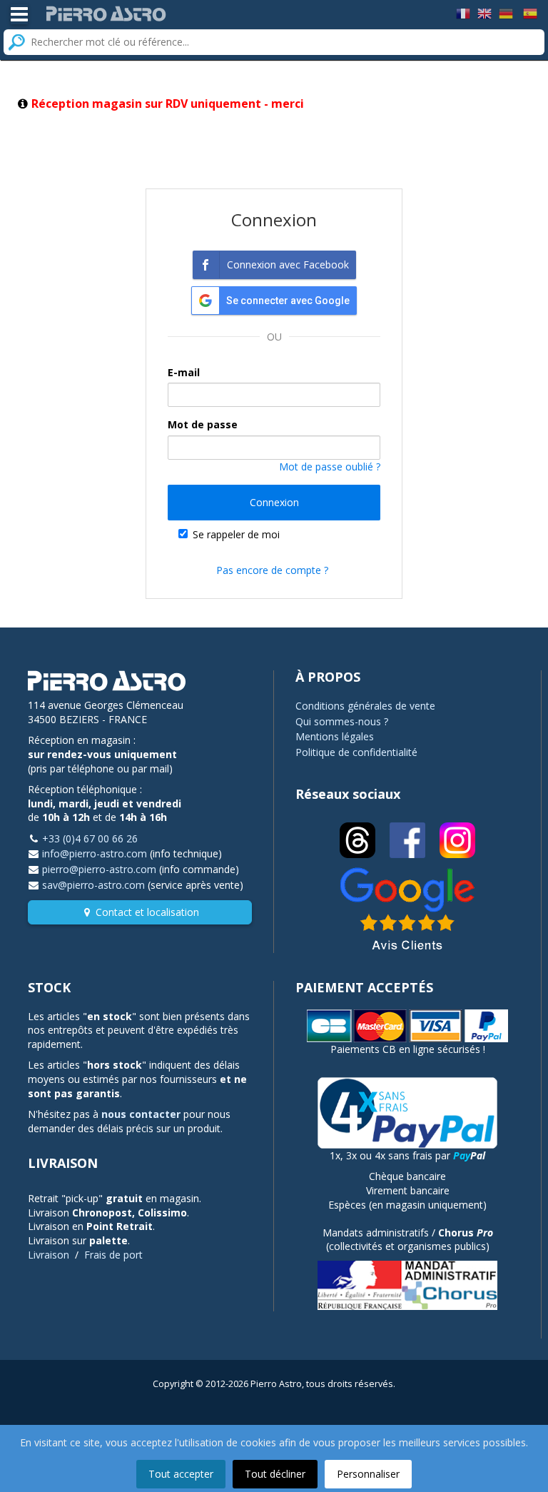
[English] (484, 12)
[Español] (530, 12)
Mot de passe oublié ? (329, 466)
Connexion (274, 502)
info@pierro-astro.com (94, 853)
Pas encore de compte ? (272, 570)
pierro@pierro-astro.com (99, 869)
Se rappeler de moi (236, 534)
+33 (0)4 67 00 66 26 (90, 838)
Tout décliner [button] (275, 1474)
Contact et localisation (147, 912)
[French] (463, 12)
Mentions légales (334, 736)
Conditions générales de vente (365, 705)
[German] (506, 12)
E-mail (184, 372)
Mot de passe (203, 424)
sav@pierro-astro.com (93, 885)
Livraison (48, 1254)
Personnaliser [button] (368, 1474)
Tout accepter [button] (180, 1474)
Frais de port (113, 1254)
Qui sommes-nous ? (341, 721)
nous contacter (141, 1114)
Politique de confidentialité (356, 752)
